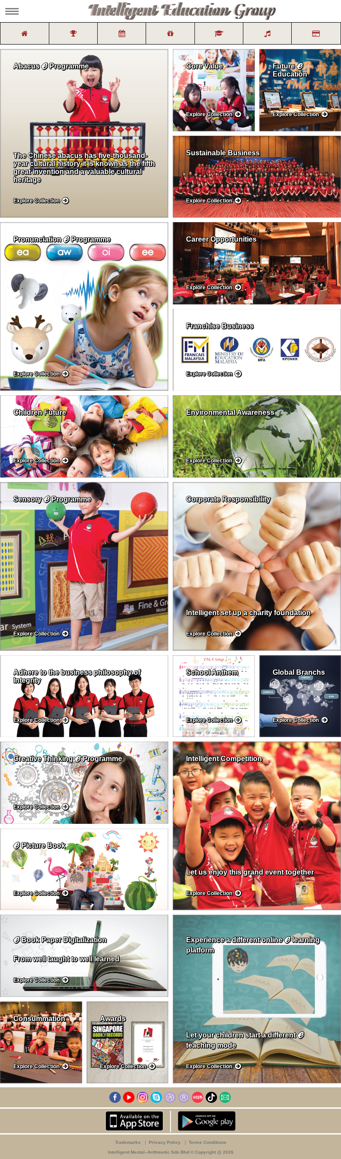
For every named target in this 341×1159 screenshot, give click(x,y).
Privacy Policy (165, 1142)
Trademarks (128, 1142)
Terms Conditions (207, 1142)
